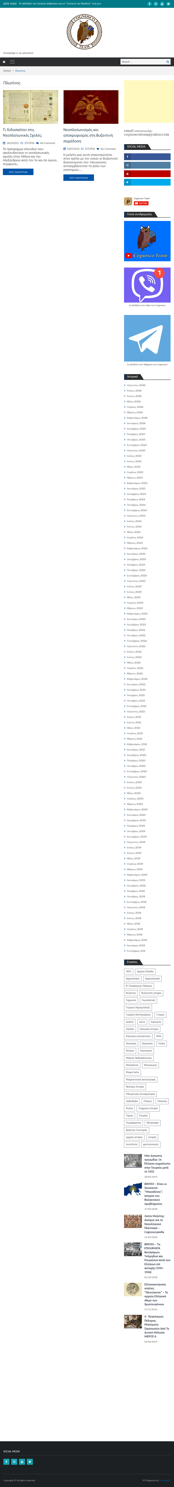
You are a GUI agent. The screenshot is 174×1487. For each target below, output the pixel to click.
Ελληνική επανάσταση (138, 1036)
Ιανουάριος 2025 (136, 488)
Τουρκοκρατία (133, 1123)
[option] (61, 3)
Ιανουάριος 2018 (136, 945)
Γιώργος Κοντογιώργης (138, 1014)
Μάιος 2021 (133, 727)
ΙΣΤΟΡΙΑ (29, 143)
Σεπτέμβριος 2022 (137, 640)
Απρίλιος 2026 (135, 406)
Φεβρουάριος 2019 (137, 874)
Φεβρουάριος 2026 (137, 417)
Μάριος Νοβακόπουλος (139, 1058)
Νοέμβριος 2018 (136, 891)
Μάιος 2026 (134, 401)
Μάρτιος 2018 (134, 934)
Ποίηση (148, 1101)
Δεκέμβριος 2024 (136, 493)
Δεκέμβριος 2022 (136, 624)
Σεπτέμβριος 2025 (137, 445)
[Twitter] (168, 4)
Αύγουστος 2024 (136, 515)
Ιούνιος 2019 (134, 852)
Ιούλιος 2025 (134, 455)
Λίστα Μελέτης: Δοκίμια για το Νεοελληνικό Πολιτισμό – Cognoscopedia (154, 1224)
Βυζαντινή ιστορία (151, 993)
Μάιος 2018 (133, 923)
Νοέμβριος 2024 (136, 499)
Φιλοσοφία (153, 1123)
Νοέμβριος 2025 (136, 434)
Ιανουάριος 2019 (136, 880)
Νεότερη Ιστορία (135, 1087)
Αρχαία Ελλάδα (145, 971)
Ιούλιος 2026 (134, 390)
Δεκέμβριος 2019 (136, 820)
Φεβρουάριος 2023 (137, 613)
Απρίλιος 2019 (135, 863)
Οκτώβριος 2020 (136, 765)
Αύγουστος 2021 (136, 711)
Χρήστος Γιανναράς (136, 1130)
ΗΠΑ (158, 1036)
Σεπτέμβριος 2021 (136, 706)
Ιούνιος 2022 (134, 657)
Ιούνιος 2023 (134, 591)
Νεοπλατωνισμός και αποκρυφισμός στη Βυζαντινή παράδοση (88, 135)
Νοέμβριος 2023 (136, 564)
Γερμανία (131, 1000)
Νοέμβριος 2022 (136, 629)
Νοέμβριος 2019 (136, 825)
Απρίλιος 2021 (135, 733)
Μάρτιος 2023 (135, 608)
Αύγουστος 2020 (136, 776)
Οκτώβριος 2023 (136, 570)
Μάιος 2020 (134, 793)
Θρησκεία (147, 1043)
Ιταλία (161, 1043)
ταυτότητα (131, 1144)
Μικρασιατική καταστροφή (140, 1079)
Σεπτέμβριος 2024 (137, 510)
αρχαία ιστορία (134, 1137)
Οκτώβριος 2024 (136, 504)
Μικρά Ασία (132, 1072)
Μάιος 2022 (134, 662)
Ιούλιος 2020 (134, 782)
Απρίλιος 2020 (135, 798)
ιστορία (152, 1137)
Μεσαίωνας (150, 1065)
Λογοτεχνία (146, 1050)
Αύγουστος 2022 (136, 646)
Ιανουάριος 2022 (136, 684)
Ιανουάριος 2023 (136, 619)
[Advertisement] (149, 101)
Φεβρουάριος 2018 (137, 940)
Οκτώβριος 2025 (136, 439)
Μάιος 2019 (133, 858)
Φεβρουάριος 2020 (137, 809)
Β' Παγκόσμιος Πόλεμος (139, 986)
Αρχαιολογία (133, 978)
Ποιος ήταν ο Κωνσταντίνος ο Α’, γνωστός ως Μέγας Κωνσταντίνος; (55, 3)
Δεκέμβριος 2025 (136, 428)
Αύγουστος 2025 (136, 450)
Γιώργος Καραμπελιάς (138, 1007)
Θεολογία (131, 1043)
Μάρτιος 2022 (135, 673)
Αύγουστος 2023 (136, 581)
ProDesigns (165, 1480)
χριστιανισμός (151, 1144)
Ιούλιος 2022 (134, 651)
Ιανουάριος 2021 (136, 749)
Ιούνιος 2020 (134, 787)
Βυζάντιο (131, 993)
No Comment (47, 143)
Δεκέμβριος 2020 (136, 755)
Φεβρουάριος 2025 (137, 483)
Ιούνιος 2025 (134, 461)
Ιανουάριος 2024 (136, 553)
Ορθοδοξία (132, 1101)
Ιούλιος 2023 (134, 586)
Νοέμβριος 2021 (136, 695)
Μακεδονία (132, 1065)
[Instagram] (156, 4)
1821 (128, 971)
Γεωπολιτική (148, 1000)
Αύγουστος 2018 (136, 907)
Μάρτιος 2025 (135, 477)
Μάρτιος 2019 (135, 869)
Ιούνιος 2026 (134, 396)
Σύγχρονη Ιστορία (148, 1108)
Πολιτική (162, 1101)
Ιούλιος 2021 (134, 717)
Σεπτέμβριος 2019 (137, 836)
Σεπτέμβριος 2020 (137, 771)
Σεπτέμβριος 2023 (137, 575)
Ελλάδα (130, 1029)
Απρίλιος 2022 (135, 668)
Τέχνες (129, 1115)
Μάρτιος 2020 (135, 804)
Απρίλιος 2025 (135, 472)
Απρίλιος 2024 (135, 537)
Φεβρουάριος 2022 (137, 678)
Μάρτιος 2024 (135, 542)
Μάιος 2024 (134, 532)
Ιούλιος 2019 (134, 847)
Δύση (142, 1022)
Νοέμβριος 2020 (136, 760)
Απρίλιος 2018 (135, 929)
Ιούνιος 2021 (134, 722)
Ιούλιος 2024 (134, 521)
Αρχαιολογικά (152, 978)
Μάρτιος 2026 (135, 412)
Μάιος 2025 (134, 466)
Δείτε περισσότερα (18, 171)
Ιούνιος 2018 (134, 918)
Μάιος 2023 (134, 597)
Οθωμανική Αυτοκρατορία (140, 1094)
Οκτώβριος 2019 (136, 831)
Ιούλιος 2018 (134, 912)
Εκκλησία (156, 1022)
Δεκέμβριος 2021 (136, 689)
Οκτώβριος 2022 (136, 635)
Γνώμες (160, 1014)
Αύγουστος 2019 (136, 842)
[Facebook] (149, 4)
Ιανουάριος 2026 (136, 423)
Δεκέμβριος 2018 (136, 885)
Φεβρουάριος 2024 (137, 548)
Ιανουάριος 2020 (136, 814)
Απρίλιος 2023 (135, 602)
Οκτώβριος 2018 (136, 896)
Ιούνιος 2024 (134, 526)
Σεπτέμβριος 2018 (136, 901)
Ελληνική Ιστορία (149, 1029)
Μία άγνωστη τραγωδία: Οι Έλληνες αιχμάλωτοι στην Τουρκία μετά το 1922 (157, 1164)
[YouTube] (162, 4)
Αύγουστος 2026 (136, 385)
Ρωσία (129, 1108)
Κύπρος (130, 1050)
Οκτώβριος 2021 (136, 700)
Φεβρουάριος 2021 (137, 744)
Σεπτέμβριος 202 (136, 950)
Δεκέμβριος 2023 (136, 559)
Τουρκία (143, 1115)
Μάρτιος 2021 (134, 738)
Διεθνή (130, 1022)
